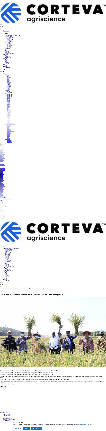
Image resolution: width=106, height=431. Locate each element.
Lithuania (8, 110)
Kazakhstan (9, 82)
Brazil (8, 127)
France (8, 103)
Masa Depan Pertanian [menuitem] (9, 57)
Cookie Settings (18, 428)
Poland (8, 113)
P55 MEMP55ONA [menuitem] (10, 47)
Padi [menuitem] (5, 49)
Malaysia (8, 83)
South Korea (9, 86)
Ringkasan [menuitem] (9, 43)
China (8, 78)
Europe (6, 93)
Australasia (7, 90)
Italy (8, 108)
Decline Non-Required (37, 428)
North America (7, 139)
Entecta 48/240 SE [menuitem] (10, 41)
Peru (8, 137)
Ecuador (8, 132)
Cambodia (9, 77)
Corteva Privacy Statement (81, 424)
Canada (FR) (9, 141)
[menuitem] (13, 35)
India (8, 79)
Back (3, 30)
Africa (6, 74)
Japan (8, 81)
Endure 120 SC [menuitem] (9, 40)
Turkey (8, 121)
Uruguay (8, 138)
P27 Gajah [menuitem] (9, 44)
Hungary (8, 106)
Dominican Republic (10, 131)
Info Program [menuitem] (5, 66)
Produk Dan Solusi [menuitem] (6, 31)
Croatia (8, 98)
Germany (8, 104)
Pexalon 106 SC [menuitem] (10, 38)
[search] (0, 28)
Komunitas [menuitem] (7, 63)
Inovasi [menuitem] (6, 55)
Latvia (8, 109)
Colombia (8, 129)
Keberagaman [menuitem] (7, 62)
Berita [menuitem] (4, 64)
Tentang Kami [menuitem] (5, 54)
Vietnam (8, 89)
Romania (8, 115)
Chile (8, 128)
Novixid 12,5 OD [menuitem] (10, 39)
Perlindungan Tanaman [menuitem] (9, 36)
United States (9, 142)
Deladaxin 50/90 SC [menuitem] (10, 37)
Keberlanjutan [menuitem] (7, 56)
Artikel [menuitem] (6, 65)
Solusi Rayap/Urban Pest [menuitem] (9, 53)
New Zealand (9, 92)
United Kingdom (10, 123)
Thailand (8, 88)
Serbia (8, 116)
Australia (8, 91)
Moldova (8, 111)
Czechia (8, 99)
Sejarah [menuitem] (6, 61)
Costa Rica (9, 130)
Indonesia (2, 71)
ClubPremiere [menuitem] (7, 67)
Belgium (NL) (9, 95)
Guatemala (9, 133)
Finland (8, 102)
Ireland (8, 107)
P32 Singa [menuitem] (9, 46)
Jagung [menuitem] (6, 50)
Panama (8, 135)
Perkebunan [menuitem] (7, 52)
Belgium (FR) (9, 94)
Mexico (8, 134)
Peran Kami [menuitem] (5, 58)
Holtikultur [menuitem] (7, 51)
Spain (8, 119)
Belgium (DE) (9, 96)
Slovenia (8, 118)
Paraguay (8, 136)
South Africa (9, 75)
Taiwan (8, 87)
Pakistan (8, 84)
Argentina (9, 125)
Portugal (8, 114)
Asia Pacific (7, 76)
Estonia (8, 101)
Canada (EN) (9, 140)
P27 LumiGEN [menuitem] (9, 45)
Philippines (9, 85)
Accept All (27, 428)
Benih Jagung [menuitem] (7, 42)
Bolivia (8, 126)
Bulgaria (8, 97)
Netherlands (9, 112)
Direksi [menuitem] (6, 60)
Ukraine (8, 122)
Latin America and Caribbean (10, 124)
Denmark (8, 100)
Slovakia (8, 117)
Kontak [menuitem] (4, 69)
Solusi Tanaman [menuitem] (7, 48)
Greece (8, 105)
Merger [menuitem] (6, 59)
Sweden (8, 120)
